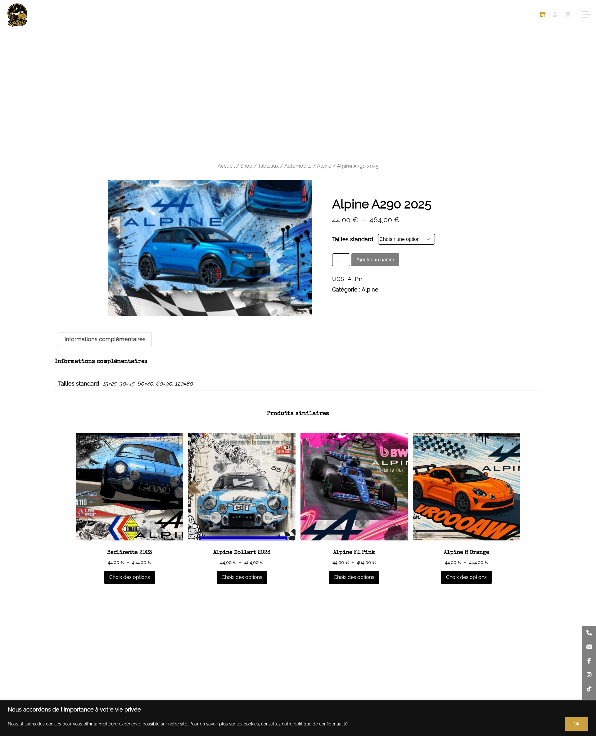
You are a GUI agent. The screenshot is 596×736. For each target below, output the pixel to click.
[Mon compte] (555, 15)
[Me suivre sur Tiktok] (589, 689)
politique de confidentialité (321, 723)
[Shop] (542, 15)
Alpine (324, 166)
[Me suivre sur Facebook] (589, 661)
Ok (576, 723)
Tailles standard (352, 239)
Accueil (226, 166)
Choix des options (129, 577)
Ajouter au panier (375, 259)
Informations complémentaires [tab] (105, 339)
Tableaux (268, 166)
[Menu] (586, 14)
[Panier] (567, 15)
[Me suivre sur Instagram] (589, 675)
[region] (298, 718)
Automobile (297, 166)
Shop (246, 166)
